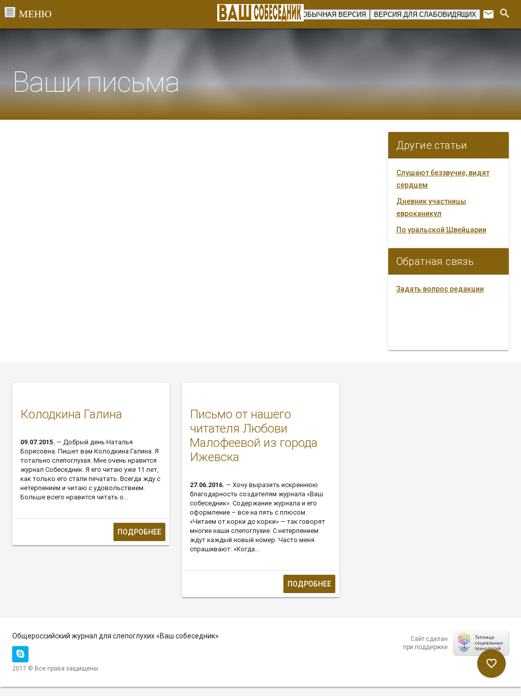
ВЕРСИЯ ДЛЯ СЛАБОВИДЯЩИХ (425, 14)
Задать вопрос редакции (440, 289)
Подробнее (139, 532)
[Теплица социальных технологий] (481, 642)
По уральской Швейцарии (441, 230)
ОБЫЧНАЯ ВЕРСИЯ (334, 14)
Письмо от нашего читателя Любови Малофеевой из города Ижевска (253, 435)
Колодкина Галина (71, 414)
